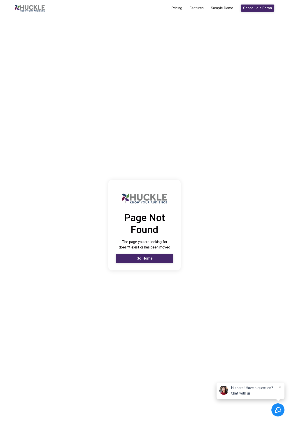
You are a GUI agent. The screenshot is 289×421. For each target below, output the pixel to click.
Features (196, 8)
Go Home (144, 258)
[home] (29, 8)
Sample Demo (222, 8)
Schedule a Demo (257, 8)
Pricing (176, 8)
